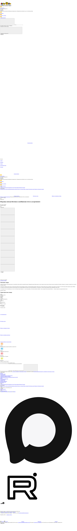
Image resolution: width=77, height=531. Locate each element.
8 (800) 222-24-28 (3, 389)
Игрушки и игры (3, 321)
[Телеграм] (4, 503)
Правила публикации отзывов (39, 189)
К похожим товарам (3, 280)
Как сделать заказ (6, 189)
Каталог (1, 373)
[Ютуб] (22, 503)
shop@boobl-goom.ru (3, 390)
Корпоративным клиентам (13, 189)
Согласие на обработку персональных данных (19, 371)
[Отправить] (31, 367)
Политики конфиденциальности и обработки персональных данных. (44, 371)
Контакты (5, 187)
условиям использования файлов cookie (24, 522)
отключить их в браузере (37, 522)
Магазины (2, 189)
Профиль (56, 521)
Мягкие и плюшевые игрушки (5, 328)
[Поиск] (7, 21)
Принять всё (2, 523)
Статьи (13, 187)
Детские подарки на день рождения (5, 341)
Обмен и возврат (26, 189)
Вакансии (21, 187)
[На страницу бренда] (0, 314)
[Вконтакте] (0, 503)
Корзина (22, 521)
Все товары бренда (4, 314)
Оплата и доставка (20, 189)
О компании (2, 187)
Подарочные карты (32, 189)
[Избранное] (7, 149)
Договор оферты (16, 187)
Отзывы (24, 187)
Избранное (39, 521)
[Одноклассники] (2, 503)
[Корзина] (7, 156)
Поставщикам (9, 187)
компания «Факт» (9, 514)
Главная (2, 521)
